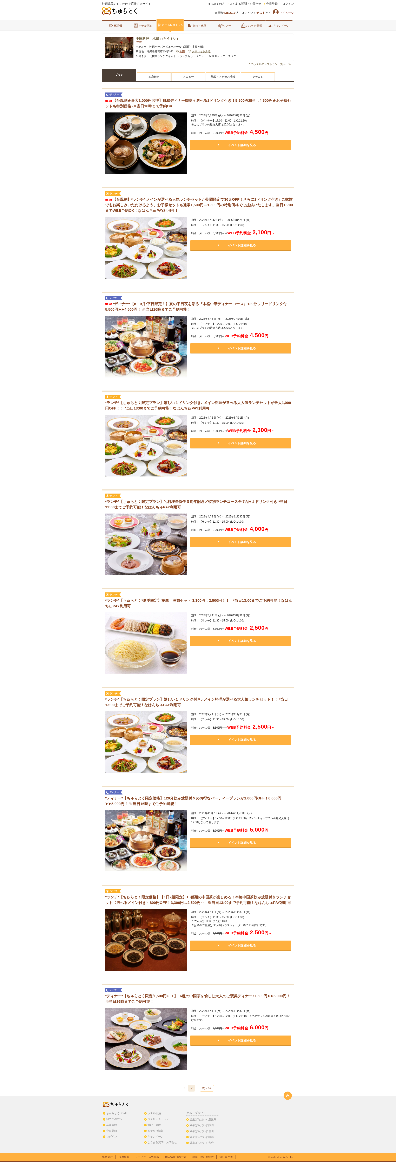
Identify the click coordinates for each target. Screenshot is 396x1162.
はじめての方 (216, 3)
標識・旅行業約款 (203, 1156)
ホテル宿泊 (145, 25)
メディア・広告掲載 (147, 1156)
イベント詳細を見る (242, 145)
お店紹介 (153, 76)
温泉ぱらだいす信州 (202, 1131)
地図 (182, 51)
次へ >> (207, 1088)
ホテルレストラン (172, 25)
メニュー (188, 76)
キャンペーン (281, 25)
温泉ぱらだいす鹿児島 (203, 1119)
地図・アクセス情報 (223, 76)
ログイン (288, 3)
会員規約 (111, 1125)
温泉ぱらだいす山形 (202, 1137)
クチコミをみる (201, 51)
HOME (118, 25)
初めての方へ (114, 1119)
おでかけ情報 (254, 25)
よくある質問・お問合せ (245, 3)
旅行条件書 (226, 1156)
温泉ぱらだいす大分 (202, 1142)
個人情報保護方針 (175, 1156)
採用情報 (124, 1156)
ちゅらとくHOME (117, 1113)
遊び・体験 (199, 25)
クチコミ (257, 76)
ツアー (227, 25)
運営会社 (107, 1156)
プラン (119, 74)
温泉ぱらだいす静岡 (202, 1125)
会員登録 (272, 3)
